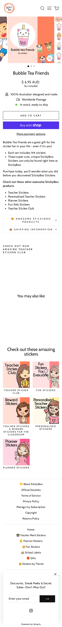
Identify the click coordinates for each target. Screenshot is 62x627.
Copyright (31, 512)
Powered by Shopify (31, 624)
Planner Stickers (18, 200)
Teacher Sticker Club (21, 208)
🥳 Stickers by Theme (31, 563)
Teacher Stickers (18, 192)
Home (31, 529)
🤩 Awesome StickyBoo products (31, 220)
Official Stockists (31, 490)
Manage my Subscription (31, 507)
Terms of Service (31, 495)
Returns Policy (31, 518)
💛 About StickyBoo (31, 484)
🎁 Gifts (31, 558)
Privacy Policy (31, 501)
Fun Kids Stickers (19, 204)
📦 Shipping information (31, 229)
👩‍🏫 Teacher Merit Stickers (31, 535)
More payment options (31, 134)
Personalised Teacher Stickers (26, 196)
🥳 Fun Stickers (31, 546)
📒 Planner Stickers (30, 541)
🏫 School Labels (31, 552)
